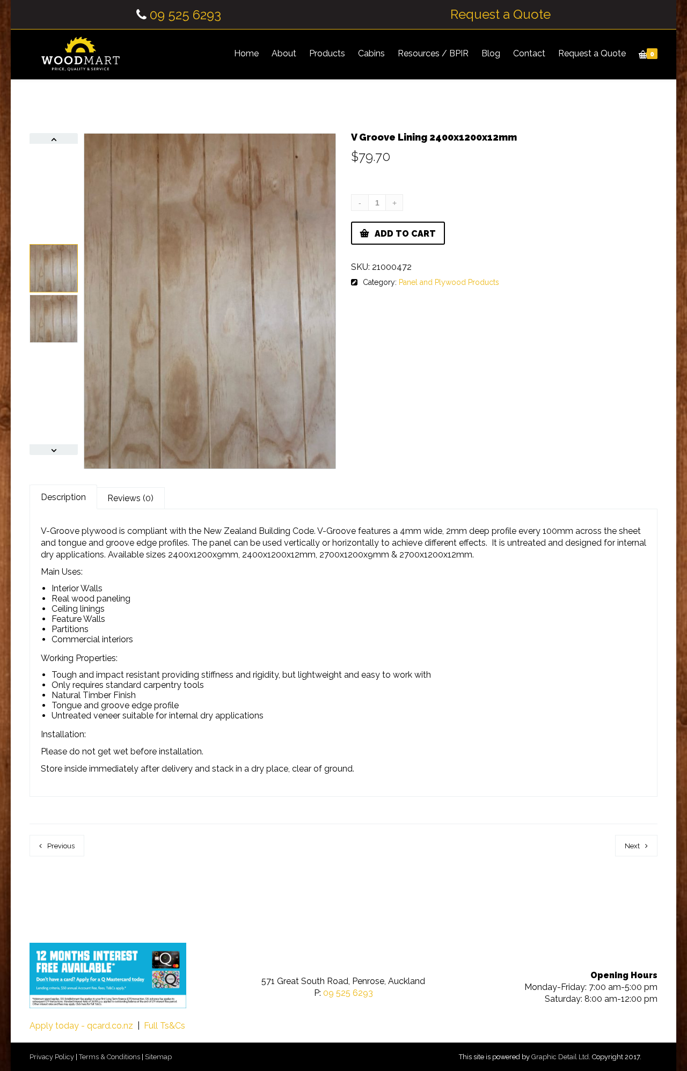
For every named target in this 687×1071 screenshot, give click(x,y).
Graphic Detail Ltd (560, 1057)
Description (63, 497)
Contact (529, 53)
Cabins (371, 53)
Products (327, 53)
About (284, 53)
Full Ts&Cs (164, 1026)
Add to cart (405, 234)
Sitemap (158, 1057)
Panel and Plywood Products (449, 282)
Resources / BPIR (433, 53)
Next (632, 846)
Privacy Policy (52, 1057)
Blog (490, 53)
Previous (61, 846)
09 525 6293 (185, 15)
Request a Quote (500, 14)
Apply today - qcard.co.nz (81, 1026)
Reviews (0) (130, 498)
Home (246, 53)
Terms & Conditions (109, 1057)
